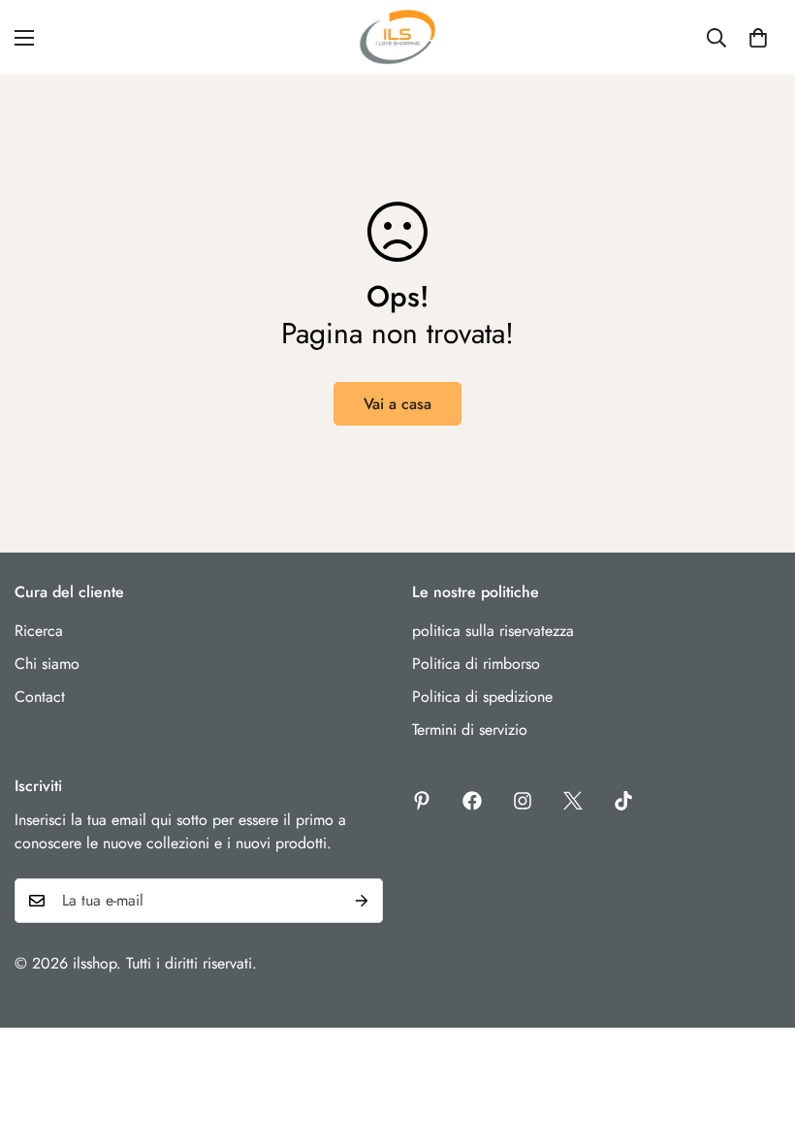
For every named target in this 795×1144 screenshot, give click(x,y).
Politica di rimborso (476, 663)
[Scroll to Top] (757, 1038)
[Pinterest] (421, 800)
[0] (758, 38)
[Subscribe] (361, 900)
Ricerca (39, 631)
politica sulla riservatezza (493, 631)
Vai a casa (397, 404)
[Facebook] (472, 800)
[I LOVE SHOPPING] (397, 37)
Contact (40, 696)
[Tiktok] (623, 800)
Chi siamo (47, 663)
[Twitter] (573, 800)
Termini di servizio (469, 729)
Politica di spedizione (482, 696)
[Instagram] (522, 800)
